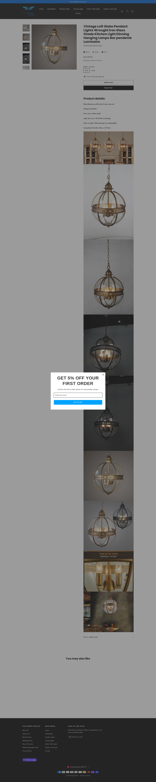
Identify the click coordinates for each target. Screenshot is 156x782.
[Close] (103, 374)
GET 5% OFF (78, 402)
